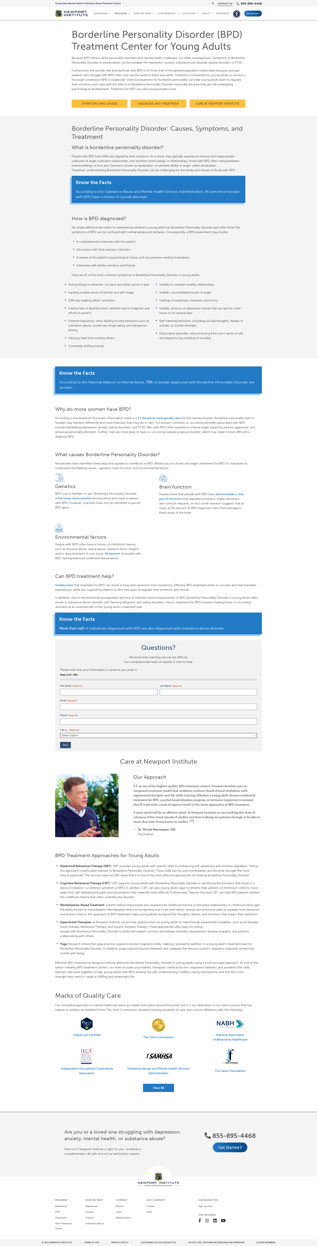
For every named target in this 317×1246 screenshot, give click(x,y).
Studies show (64, 585)
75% (149, 382)
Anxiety (89, 1212)
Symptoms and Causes (99, 103)
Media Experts (123, 1217)
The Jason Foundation (230, 1071)
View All (158, 1088)
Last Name (171, 685)
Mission (120, 1206)
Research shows (79, 944)
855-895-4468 (233, 1136)
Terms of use (91, 1242)
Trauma (90, 1217)
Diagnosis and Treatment (158, 103)
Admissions (101, 13)
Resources (222, 13)
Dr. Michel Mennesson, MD (156, 829)
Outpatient (61, 1217)
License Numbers (266, 1242)
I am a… (69, 730)
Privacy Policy (119, 1242)
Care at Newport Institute (217, 103)
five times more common (75, 498)
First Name (71, 685)
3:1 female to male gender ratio (159, 418)
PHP (57, 1212)
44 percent (112, 553)
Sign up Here (205, 1206)
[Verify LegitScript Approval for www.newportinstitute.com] (87, 1023)
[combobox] (158, 735)
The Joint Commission (158, 1037)
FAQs (149, 1212)
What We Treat (142, 13)
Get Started (252, 13)
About (206, 13)
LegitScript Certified (87, 1035)
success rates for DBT (105, 875)
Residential (61, 1206)
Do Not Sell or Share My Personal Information (216, 1242)
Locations (188, 13)
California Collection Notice (158, 1242)
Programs (120, 13)
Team (119, 1212)
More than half (71, 628)
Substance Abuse (95, 1223)
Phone (69, 715)
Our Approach (167, 13)
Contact (150, 1206)
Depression (91, 1206)
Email (68, 700)
